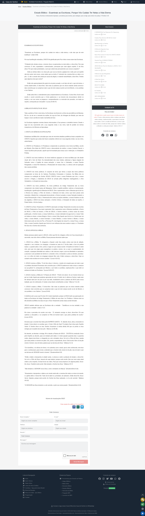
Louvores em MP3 (67, 495)
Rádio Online (28, 483)
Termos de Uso (110, 482)
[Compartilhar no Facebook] (74, 406)
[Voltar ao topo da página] (143, 495)
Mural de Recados (30, 490)
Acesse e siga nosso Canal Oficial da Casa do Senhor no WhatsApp (73, 506)
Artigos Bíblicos (66, 481)
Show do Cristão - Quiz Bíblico (33, 492)
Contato (27, 497)
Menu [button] (115, 2)
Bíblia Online (88, 2)
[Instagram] (103, 478)
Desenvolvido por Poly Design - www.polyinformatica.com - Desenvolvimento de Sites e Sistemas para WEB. (72, 513)
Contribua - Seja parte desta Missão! (35, 488)
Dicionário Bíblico (66, 486)
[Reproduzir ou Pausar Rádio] (143, 513)
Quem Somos (29, 481)
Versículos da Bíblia (67, 490)
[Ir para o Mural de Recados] (143, 500)
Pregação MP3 (66, 493)
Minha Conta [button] (135, 2)
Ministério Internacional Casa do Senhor (57, 511)
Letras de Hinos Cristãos (31, 485)
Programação (28, 495)
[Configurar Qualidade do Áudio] (143, 509)
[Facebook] (99, 478)
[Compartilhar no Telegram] (82, 406)
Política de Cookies (92, 511)
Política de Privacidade (110, 484)
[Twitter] (107, 478)
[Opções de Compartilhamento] (143, 504)
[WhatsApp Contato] (115, 478)
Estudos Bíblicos (102, 2)
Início (19, 6)
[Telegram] (119, 478)
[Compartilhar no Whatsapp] (78, 406)
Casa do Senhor (11, 2)
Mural (124, 2)
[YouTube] (111, 478)
